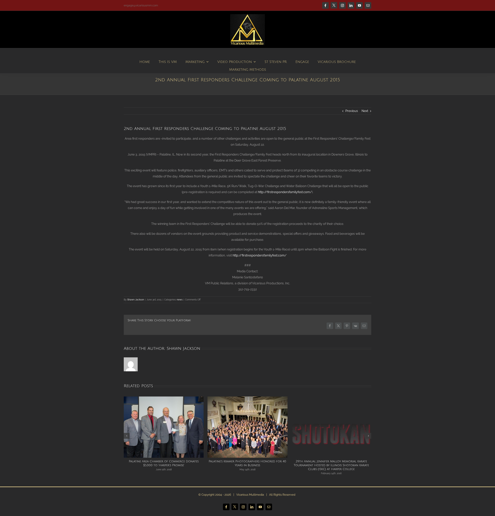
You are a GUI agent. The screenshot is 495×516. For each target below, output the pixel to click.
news (180, 299)
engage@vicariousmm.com (141, 5)
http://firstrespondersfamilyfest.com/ (285, 192)
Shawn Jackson (135, 299)
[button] (127, 436)
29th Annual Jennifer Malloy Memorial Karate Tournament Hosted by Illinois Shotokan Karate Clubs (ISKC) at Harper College (331, 465)
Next (365, 111)
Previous (351, 111)
